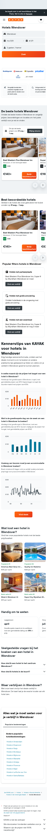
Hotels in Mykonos (13, 755)
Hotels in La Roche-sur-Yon (17, 772)
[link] (13, 284)
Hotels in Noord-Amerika (32, 792)
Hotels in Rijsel (12, 769)
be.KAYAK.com (9, 792)
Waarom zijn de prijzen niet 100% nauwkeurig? (17, 828)
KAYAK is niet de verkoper (14, 820)
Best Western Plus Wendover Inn (17, 160)
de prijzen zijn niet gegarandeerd (14, 813)
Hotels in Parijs (12, 748)
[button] (44, 12)
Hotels (19, 792)
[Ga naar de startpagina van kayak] (15, 19)
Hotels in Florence (13, 765)
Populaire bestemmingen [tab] (15, 724)
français (29, 14)
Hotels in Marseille (13, 759)
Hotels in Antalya (13, 762)
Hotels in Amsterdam (14, 742)
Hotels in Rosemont (14, 745)
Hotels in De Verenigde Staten (16, 795)
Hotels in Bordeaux (14, 752)
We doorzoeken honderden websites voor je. (22, 824)
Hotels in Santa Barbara (15, 775)
